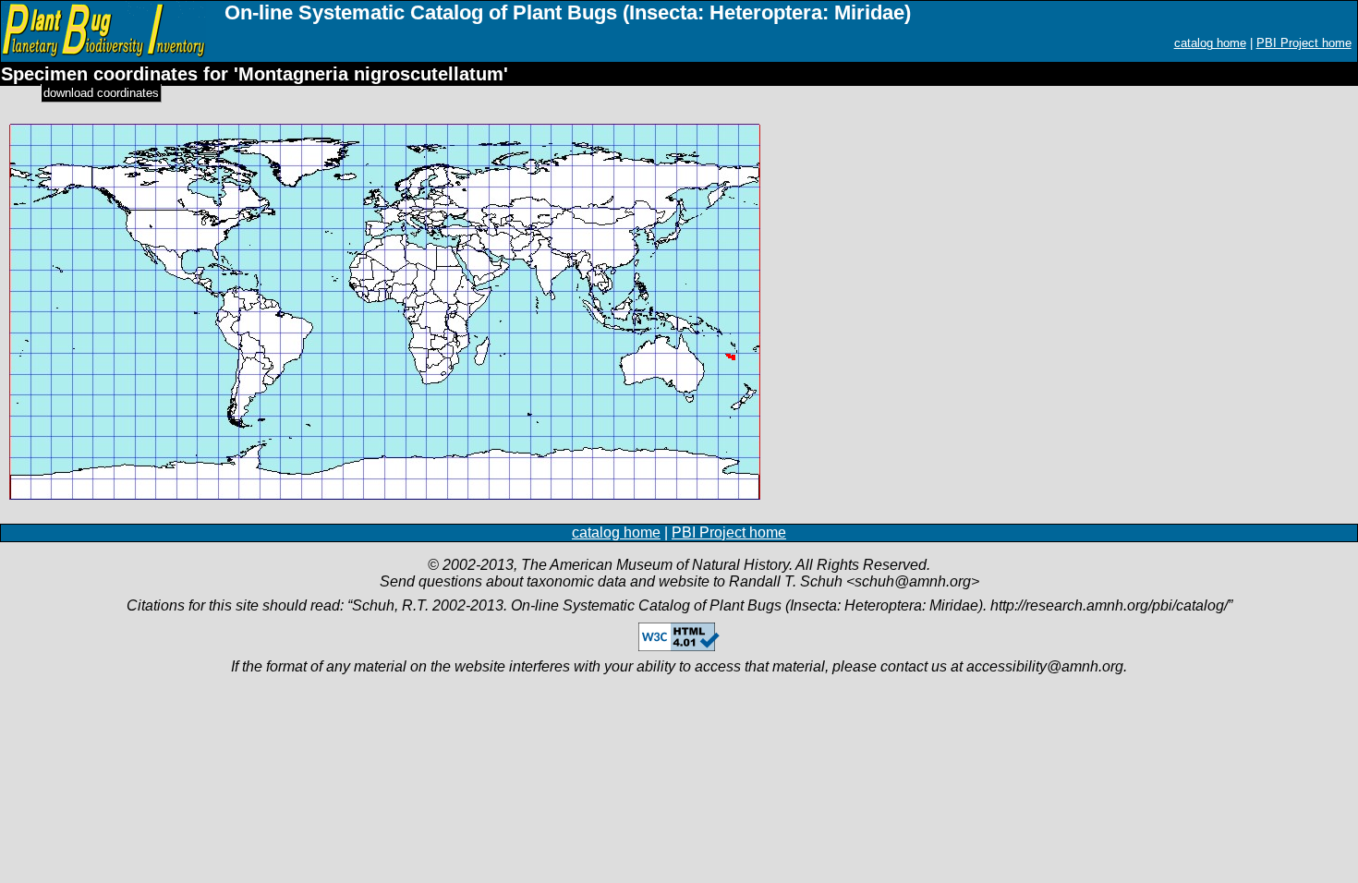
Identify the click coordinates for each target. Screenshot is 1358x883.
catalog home (1210, 43)
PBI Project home (1304, 43)
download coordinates (101, 93)
